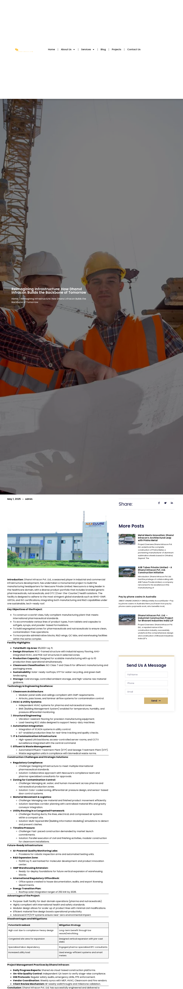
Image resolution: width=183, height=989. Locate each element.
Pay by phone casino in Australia (137, 596)
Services (86, 49)
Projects (116, 49)
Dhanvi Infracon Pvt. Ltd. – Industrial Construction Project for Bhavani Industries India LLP (155, 618)
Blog (103, 49)
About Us (66, 49)
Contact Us (134, 49)
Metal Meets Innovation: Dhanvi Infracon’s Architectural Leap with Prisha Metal (156, 538)
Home (51, 49)
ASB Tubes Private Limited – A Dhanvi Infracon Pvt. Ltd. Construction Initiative (155, 570)
